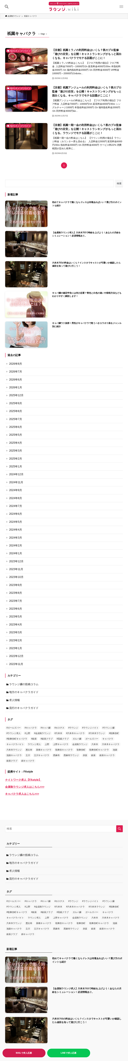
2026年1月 (15, 387)
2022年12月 (16, 656)
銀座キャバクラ (107, 755)
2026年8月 (15, 363)
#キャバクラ (31, 728)
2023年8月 (15, 592)
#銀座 (34, 739)
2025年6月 (15, 427)
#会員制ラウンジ (42, 733)
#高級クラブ (63, 739)
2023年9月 (15, 585)
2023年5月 (15, 616)
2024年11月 (16, 482)
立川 (28, 755)
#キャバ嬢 (45, 728)
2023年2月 (15, 640)
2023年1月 (15, 648)
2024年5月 (15, 521)
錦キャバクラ (27, 761)
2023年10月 (16, 577)
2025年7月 (15, 419)
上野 (47, 744)
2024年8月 (15, 498)
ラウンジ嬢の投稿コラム (23, 684)
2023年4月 (15, 624)
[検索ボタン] (6, 6)
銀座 (93, 755)
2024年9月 (15, 490)
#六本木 (58, 733)
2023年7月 (15, 600)
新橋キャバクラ (43, 750)
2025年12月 (16, 395)
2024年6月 (15, 513)
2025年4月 (15, 442)
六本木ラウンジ (14, 750)
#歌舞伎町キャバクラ (16, 739)
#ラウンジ (73, 728)
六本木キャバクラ (110, 744)
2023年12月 (16, 561)
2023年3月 (15, 632)
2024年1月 (15, 553)
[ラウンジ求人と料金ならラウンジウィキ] (64, 6)
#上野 (27, 733)
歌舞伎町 (81, 750)
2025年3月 (15, 450)
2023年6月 (15, 608)
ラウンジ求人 (34, 744)
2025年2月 (15, 458)
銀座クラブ (11, 761)
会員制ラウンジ (80, 744)
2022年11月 (16, 664)
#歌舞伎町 (114, 733)
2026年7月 (15, 371)
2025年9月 (15, 403)
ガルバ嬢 (77, 739)
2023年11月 (16, 569)
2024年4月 (15, 529)
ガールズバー (91, 739)
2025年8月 (15, 411)
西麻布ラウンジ (71, 755)
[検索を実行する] (119, 828)
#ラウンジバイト (90, 728)
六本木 (95, 744)
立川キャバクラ (41, 755)
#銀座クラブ (47, 739)
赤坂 (85, 755)
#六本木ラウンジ (97, 733)
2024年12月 (16, 474)
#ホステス (59, 728)
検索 (119, 183)
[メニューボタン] (121, 6)
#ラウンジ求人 (13, 733)
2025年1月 (15, 466)
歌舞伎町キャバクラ (99, 750)
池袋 (115, 750)
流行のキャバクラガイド (23, 707)
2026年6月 (15, 379)
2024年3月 (15, 537)
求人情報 (14, 700)
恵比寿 (29, 750)
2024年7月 (15, 506)
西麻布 (56, 755)
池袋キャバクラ (14, 755)
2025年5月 (15, 434)
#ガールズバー (13, 728)
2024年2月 (15, 545)
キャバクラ (107, 739)
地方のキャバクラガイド (23, 692)
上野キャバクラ (60, 744)
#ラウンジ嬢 (108, 728)
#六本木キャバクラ (75, 733)
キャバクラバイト (15, 744)
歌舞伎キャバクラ (64, 750)
